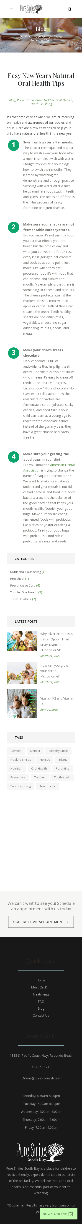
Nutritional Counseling (25, 572)
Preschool (17, 579)
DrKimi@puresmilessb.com (41, 1078)
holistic (45, 759)
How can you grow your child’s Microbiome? (54, 670)
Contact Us (41, 1015)
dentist (35, 751)
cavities (15, 751)
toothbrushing (20, 786)
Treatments (41, 994)
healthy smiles (20, 759)
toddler (39, 777)
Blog (12, 100)
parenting (62, 768)
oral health (39, 768)
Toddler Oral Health (58, 100)
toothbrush (62, 777)
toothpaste (48, 786)
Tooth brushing (41, 104)
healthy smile (58, 751)
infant (63, 759)
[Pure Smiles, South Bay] (31, 9)
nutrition (16, 768)
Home (41, 980)
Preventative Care (29, 100)
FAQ (41, 1001)
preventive (18, 777)
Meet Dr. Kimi (41, 987)
